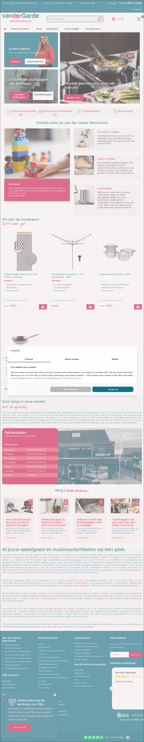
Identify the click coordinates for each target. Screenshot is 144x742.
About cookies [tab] (72, 359)
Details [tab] (115, 359)
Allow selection (70, 389)
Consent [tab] (29, 359)
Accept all (113, 389)
